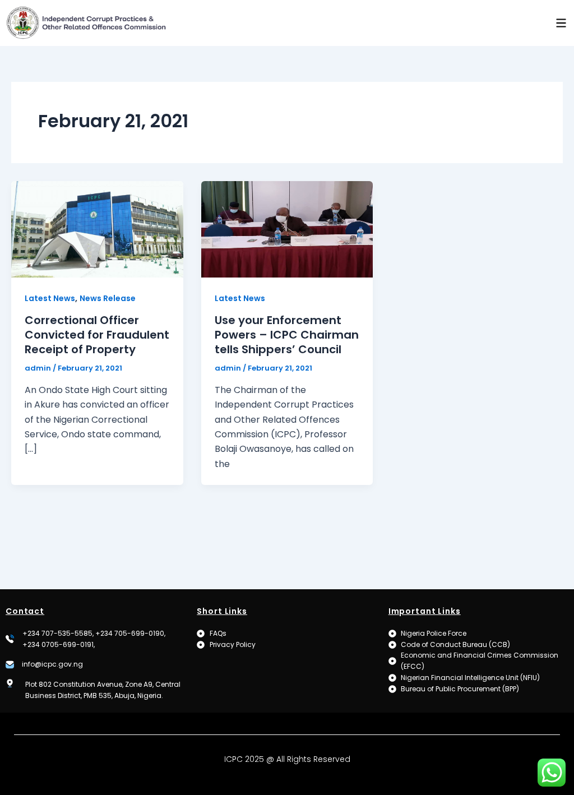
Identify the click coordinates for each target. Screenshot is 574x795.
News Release (108, 298)
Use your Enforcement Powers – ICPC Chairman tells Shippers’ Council (287, 334)
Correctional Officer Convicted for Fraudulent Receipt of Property (97, 334)
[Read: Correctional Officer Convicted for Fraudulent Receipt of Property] (97, 228)
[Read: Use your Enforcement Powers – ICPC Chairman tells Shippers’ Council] (287, 228)
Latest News (50, 298)
